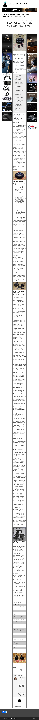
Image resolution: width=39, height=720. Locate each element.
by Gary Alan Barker (32, 20)
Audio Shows (6, 16)
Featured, (17, 20)
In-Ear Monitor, (25, 20)
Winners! (26, 16)
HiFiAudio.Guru (19, 16)
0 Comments (11, 20)
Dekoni (22, 395)
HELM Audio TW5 (16, 600)
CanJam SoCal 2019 (18, 55)
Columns (27, 14)
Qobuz (22, 409)
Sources (18, 14)
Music (22, 14)
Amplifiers (12, 14)
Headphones (5, 14)
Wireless (28, 20)
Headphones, (21, 20)
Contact (12, 16)
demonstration (17, 463)
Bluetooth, (14, 20)
